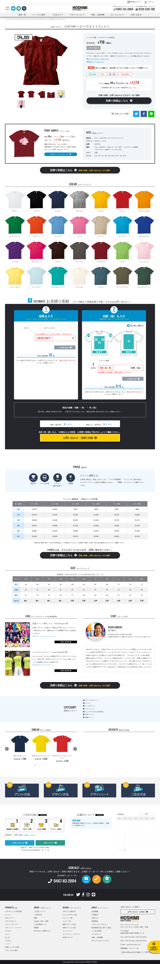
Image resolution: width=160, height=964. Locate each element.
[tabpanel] (19, 747)
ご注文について (39, 911)
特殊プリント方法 (69, 928)
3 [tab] (43, 765)
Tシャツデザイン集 (70, 915)
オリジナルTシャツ (91, 700)
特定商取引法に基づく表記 (101, 928)
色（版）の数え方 (137, 325)
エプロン (8, 941)
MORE (42, 815)
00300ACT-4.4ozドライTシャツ (43, 665)
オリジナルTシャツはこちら (98, 59)
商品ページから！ (30, 835)
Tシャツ (88, 703)
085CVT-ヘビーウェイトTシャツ (44, 636)
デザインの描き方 (69, 911)
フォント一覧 (67, 918)
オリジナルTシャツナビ (100, 941)
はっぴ (7, 937)
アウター (8, 931)
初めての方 (49, 843)
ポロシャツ (9, 918)
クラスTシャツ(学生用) (13, 911)
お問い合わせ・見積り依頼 (78, 437)
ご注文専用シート (40, 924)
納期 (35, 918)
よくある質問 (96, 931)
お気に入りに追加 (122, 114)
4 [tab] (46, 765)
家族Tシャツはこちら (96, 62)
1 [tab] (35, 765)
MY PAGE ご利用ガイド (42, 931)
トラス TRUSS (93, 48)
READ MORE (64, 642)
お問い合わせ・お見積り (137, 912)
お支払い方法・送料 (41, 921)
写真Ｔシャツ (89, 714)
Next (75, 749)
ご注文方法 (38, 915)
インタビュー (96, 934)
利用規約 (95, 921)
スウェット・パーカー (13, 928)
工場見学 (95, 915)
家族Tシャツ (89, 717)
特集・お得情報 (97, 937)
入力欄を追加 (63, 348)
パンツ (7, 934)
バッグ (7, 944)
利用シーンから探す (12, 947)
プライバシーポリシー (100, 924)
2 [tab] (39, 765)
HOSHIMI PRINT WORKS (80, 8)
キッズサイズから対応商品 (94, 712)
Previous (7, 749)
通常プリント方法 (69, 924)
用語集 (36, 928)
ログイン (151, 2)
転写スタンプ (67, 937)
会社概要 (95, 911)
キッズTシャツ (90, 706)
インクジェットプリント (72, 934)
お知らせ (95, 918)
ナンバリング (67, 931)
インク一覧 (67, 921)
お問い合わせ (136, 15)
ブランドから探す (11, 950)
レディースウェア (11, 924)
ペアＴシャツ (89, 709)
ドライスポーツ (10, 921)
